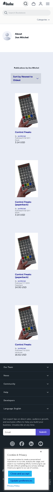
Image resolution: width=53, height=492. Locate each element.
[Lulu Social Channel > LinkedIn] (31, 444)
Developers (9, 400)
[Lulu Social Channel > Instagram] (12, 444)
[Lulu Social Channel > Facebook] (21, 444)
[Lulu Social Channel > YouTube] (40, 444)
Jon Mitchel (22, 136)
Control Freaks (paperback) (23, 203)
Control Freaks (23, 132)
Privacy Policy (13, 486)
